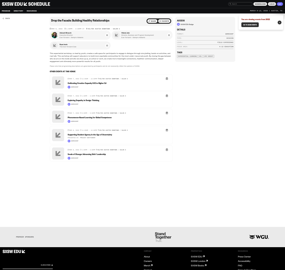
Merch (147, 265)
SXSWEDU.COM (260, 4)
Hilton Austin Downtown (99, 29)
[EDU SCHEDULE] (26, 4)
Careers (148, 261)
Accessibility (244, 261)
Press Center (244, 256)
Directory (18, 11)
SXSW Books (197, 265)
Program (6, 11)
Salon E (116, 29)
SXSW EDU (196, 256)
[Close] (279, 22)
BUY (279, 4)
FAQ (240, 265)
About (147, 256)
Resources (32, 11)
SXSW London (198, 261)
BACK (6, 18)
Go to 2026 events (250, 25)
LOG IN (272, 4)
